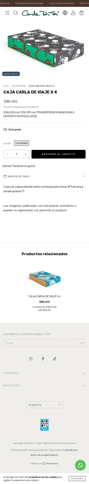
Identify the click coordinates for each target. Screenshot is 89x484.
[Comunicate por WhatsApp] (80, 465)
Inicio (6, 85)
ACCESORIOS (19, 85)
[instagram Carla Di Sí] (31, 358)
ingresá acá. (71, 449)
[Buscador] (15, 13)
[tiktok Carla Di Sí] (55, 358)
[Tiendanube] (44, 464)
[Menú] (7, 13)
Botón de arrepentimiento (44, 454)
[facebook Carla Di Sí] (43, 358)
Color (7, 143)
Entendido (77, 478)
